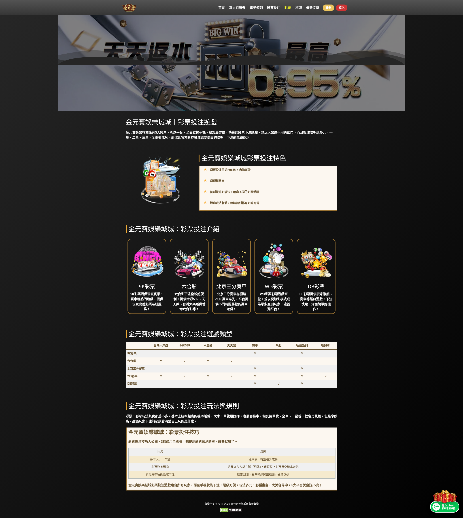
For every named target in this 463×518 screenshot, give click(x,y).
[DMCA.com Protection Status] (231, 511)
